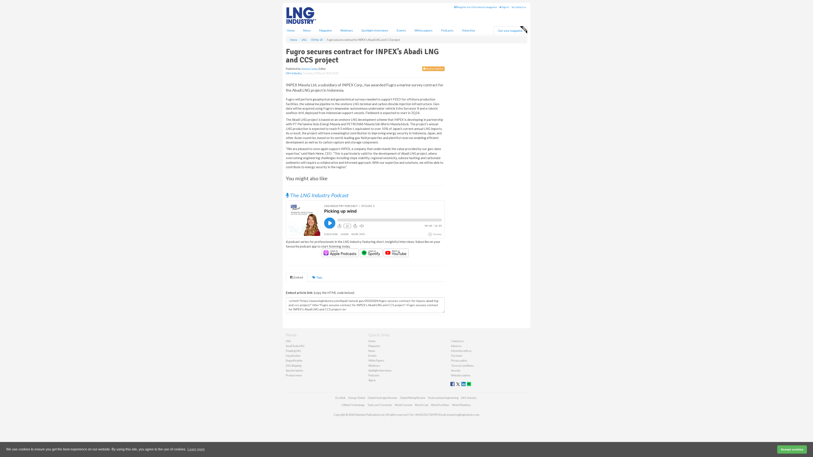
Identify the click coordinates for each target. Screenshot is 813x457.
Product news (294, 375)
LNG (288, 341)
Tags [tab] (318, 277)
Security (455, 370)
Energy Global (356, 397)
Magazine (325, 30)
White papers (424, 30)
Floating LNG (293, 350)
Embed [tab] (298, 277)
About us (456, 346)
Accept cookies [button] (792, 449)
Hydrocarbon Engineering (443, 397)
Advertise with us (461, 350)
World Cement (403, 405)
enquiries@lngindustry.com (463, 414)
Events (401, 30)
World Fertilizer (440, 405)
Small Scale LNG (295, 346)
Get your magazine (510, 30)
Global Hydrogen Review (382, 397)
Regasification (294, 360)
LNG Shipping (293, 365)
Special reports (294, 370)
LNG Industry (293, 73)
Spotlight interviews (374, 30)
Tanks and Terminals (379, 405)
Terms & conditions (462, 365)
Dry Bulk (340, 397)
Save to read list (434, 68)
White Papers (376, 360)
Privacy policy (459, 360)
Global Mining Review (412, 397)
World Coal (421, 405)
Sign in (505, 7)
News (371, 350)
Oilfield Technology (353, 405)
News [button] (307, 30)
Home (291, 30)
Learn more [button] (196, 449)
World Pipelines (461, 405)
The (318, 195)
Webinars (346, 30)
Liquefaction (293, 355)
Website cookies (460, 375)
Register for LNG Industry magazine (477, 7)
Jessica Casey (309, 68)
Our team (456, 355)
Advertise (468, 30)
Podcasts (447, 30)
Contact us (520, 7)
